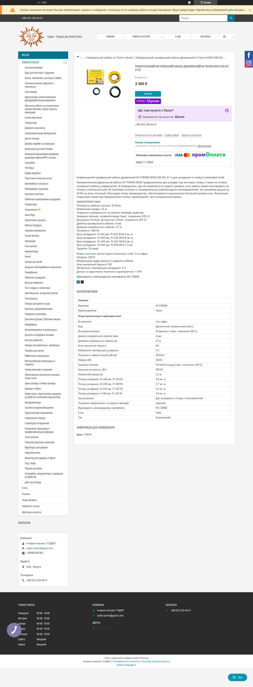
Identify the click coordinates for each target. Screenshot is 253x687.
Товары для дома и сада (37, 303)
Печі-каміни (31, 246)
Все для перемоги (34, 282)
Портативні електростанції (38, 178)
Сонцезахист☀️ (33, 209)
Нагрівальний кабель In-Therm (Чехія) (110, 57)
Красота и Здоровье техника (39, 335)
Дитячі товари (32, 138)
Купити (148, 94)
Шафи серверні (33, 173)
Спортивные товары (35, 418)
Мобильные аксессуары (37, 356)
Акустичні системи (34, 194)
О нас (178, 36)
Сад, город (30, 463)
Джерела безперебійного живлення (43, 267)
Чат (240, 677)
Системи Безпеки (33, 67)
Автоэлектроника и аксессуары (41, 329)
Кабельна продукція (35, 277)
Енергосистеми (32, 452)
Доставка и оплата (31, 512)
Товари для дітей (33, 261)
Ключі (28, 256)
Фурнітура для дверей (36, 447)
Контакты (205, 36)
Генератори (31, 122)
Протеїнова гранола (35, 220)
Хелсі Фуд (30, 215)
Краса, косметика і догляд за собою (43, 78)
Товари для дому (33, 468)
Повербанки (31, 272)
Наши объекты (29, 500)
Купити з (141, 101)
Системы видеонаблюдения (39, 407)
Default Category (33, 225)
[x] (82, 282)
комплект (90, 253)
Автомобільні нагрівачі (36, 183)
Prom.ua (144, 658)
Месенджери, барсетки (36, 189)
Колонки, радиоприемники (38, 308)
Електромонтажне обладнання (40, 133)
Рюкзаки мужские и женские (39, 442)
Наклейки (30, 162)
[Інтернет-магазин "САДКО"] (31, 37)
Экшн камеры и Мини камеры (40, 383)
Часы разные (32, 437)
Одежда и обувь (33, 388)
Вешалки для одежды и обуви (40, 458)
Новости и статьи (30, 506)
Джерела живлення (35, 128)
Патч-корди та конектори (37, 288)
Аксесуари (30, 241)
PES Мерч (29, 168)
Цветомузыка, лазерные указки (41, 293)
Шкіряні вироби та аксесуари (40, 143)
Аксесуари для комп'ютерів (39, 149)
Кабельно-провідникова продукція (42, 199)
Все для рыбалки (33, 340)
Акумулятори (31, 251)
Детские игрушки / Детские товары (43, 319)
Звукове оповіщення (35, 230)
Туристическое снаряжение (39, 413)
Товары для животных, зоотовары (42, 345)
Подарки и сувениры (35, 314)
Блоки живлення (33, 117)
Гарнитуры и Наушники (37, 423)
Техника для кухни (34, 350)
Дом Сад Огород (33, 482)
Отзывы (26, 494)
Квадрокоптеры (33, 402)
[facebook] (78, 282)
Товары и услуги (141, 36)
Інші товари (31, 92)
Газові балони (32, 235)
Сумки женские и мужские (38, 369)
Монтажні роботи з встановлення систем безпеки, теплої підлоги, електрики (42, 109)
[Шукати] (231, 18)
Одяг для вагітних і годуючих (39, 72)
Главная (110, 36)
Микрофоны (31, 324)
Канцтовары (31, 298)
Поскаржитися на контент (126, 661)
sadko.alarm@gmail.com (39, 548)
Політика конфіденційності (156, 661)
